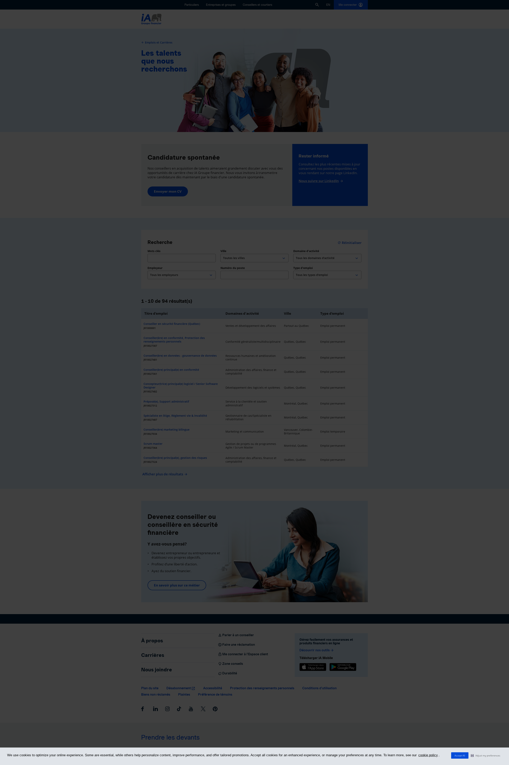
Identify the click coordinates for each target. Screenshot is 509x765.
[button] (485, 755)
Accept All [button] (460, 755)
